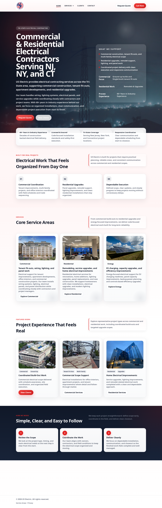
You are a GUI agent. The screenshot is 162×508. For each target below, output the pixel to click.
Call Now (140, 6)
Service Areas (21, 503)
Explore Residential (73, 294)
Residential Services (117, 392)
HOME (58, 6)
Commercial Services (74, 392)
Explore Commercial (29, 296)
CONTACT (91, 6)
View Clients (43, 117)
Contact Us (117, 486)
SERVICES (68, 6)
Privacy (30, 503)
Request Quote (124, 6)
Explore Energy (114, 286)
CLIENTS (80, 6)
